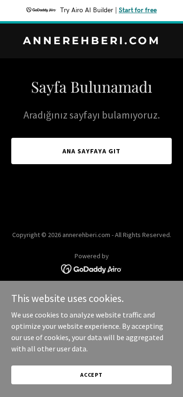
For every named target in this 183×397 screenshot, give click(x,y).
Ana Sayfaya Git (91, 151)
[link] (91, 41)
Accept (91, 374)
